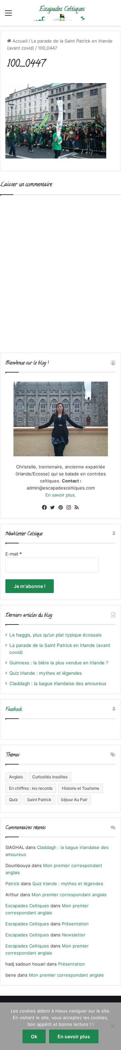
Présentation (75, 923)
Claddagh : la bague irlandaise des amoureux (57, 683)
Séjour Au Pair (74, 799)
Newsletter (73, 934)
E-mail (13, 553)
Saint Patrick (39, 799)
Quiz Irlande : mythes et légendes (45, 673)
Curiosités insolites (50, 776)
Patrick (12, 883)
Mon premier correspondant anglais (69, 894)
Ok (34, 1036)
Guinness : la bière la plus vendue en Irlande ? (58, 662)
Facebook (13, 710)
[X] (52, 508)
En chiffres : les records (30, 788)
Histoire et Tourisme (80, 788)
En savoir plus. (60, 495)
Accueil (19, 41)
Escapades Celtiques (27, 905)
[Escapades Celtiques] (60, 13)
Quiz (13, 799)
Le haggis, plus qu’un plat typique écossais (55, 635)
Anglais (16, 776)
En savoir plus (73, 1036)
